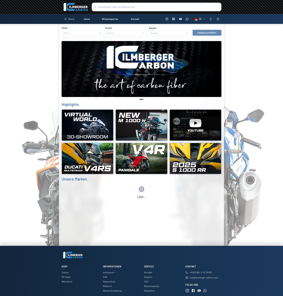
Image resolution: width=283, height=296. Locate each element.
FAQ (146, 281)
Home (87, 18)
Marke (65, 28)
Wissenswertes (110, 18)
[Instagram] (167, 19)
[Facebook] (173, 19)
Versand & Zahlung (112, 290)
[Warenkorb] (218, 19)
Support (148, 277)
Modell (108, 28)
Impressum (108, 272)
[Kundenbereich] (210, 19)
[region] (141, 69)
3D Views (66, 277)
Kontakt (135, 18)
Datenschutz (109, 281)
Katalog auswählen (207, 32)
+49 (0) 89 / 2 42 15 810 (201, 272)
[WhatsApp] (187, 19)
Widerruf (107, 286)
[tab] (141, 99)
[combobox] (82, 33)
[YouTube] (180, 19)
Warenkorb (67, 281)
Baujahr (153, 28)
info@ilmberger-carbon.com (204, 277)
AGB (105, 277)
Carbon (65, 272)
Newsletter (149, 290)
